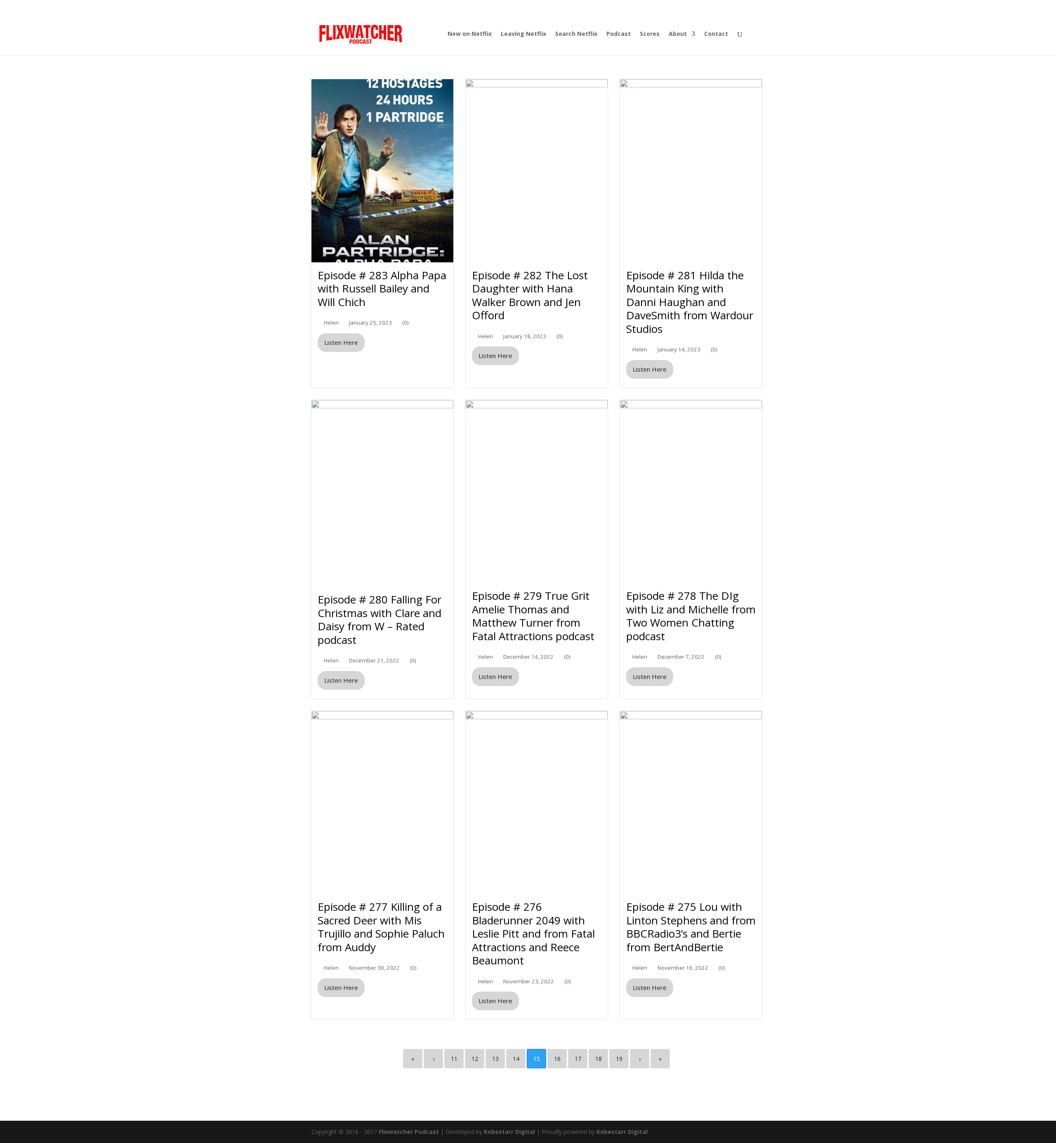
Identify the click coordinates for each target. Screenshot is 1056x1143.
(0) (405, 322)
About (678, 34)
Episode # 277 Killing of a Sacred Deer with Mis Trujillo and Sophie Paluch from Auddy (381, 926)
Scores (650, 34)
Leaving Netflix (523, 34)
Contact (716, 34)
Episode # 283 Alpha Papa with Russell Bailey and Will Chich (382, 288)
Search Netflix (576, 34)
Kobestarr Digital (509, 1132)
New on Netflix (470, 34)
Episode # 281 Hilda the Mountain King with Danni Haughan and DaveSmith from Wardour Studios (689, 302)
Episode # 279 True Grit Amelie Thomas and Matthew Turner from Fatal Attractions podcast (533, 615)
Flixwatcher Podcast (409, 1132)
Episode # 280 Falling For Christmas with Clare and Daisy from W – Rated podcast (379, 619)
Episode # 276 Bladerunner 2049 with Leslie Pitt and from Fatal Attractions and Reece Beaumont (533, 933)
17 (578, 1059)
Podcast (618, 34)
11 (454, 1059)
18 (598, 1059)
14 (516, 1059)
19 (619, 1059)
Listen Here (341, 342)
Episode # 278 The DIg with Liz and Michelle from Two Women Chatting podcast (691, 615)
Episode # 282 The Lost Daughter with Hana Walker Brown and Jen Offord (530, 295)
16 (557, 1059)
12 (474, 1059)
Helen (331, 322)
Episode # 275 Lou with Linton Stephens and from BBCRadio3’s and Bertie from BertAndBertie (691, 926)
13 (495, 1059)
